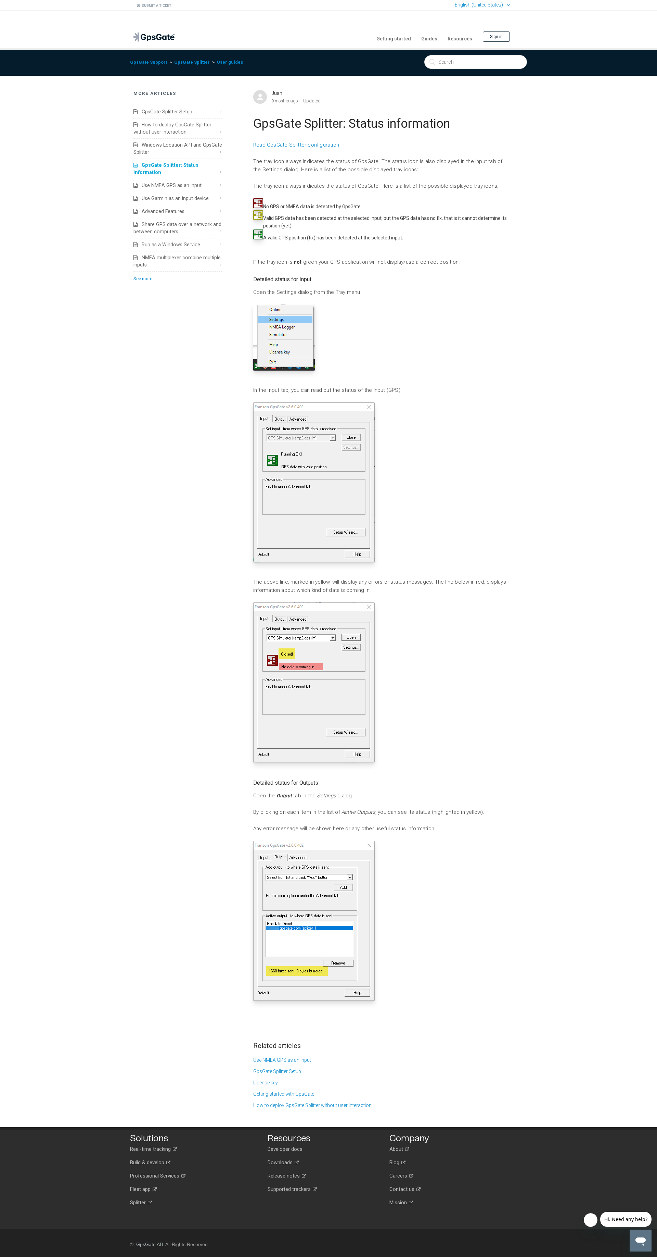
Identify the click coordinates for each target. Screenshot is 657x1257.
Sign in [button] (496, 36)
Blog (395, 1162)
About (396, 1149)
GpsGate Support (148, 62)
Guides (429, 38)
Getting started (393, 38)
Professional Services (155, 1176)
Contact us (402, 1189)
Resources (460, 38)
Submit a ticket (155, 6)
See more (142, 278)
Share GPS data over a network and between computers (177, 228)
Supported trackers (290, 1189)
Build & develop (148, 1162)
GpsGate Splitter (192, 62)
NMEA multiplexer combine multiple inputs (177, 261)
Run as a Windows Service (169, 244)
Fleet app (141, 1189)
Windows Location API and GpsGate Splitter (177, 148)
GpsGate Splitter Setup (165, 111)
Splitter (138, 1202)
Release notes (284, 1176)
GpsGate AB (149, 1244)
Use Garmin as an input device (173, 198)
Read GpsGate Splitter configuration (296, 145)
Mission (398, 1202)
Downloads (281, 1162)
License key (265, 1082)
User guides (230, 62)
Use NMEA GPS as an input (170, 185)
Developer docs (285, 1149)
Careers (399, 1176)
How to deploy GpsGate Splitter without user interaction (172, 128)
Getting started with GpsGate (283, 1094)
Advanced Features (161, 211)
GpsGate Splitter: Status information (165, 168)
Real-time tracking (151, 1149)
